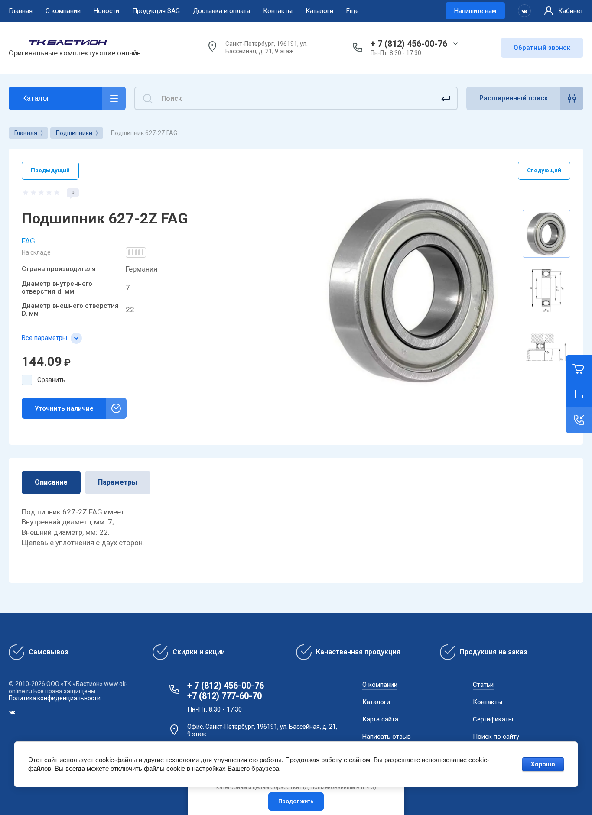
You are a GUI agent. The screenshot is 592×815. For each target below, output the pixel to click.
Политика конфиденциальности (55, 698)
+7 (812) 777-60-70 (224, 696)
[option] (412, 290)
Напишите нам (475, 11)
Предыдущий (50, 170)
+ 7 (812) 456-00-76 (409, 44)
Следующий (544, 170)
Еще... (354, 11)
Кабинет (570, 11)
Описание (51, 482)
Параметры (117, 482)
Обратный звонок (542, 48)
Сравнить (51, 380)
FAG (28, 240)
